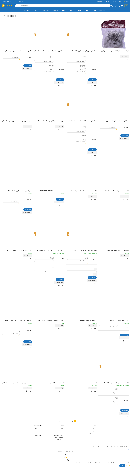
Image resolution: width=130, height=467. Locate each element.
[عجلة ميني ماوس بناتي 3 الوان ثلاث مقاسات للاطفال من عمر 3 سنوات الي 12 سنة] (115, 366)
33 (60, 421)
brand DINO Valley (59, 441)
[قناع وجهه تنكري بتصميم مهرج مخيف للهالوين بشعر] (16, 34)
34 (57, 421)
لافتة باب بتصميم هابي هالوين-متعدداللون (116, 191)
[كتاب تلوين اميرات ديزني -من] (48, 366)
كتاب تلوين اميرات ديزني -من (55, 383)
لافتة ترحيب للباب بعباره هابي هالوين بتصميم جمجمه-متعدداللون (115, 122)
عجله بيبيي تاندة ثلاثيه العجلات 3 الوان (85, 250)
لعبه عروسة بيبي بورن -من (88, 383)
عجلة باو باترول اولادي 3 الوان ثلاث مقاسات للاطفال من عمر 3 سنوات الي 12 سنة (83, 52)
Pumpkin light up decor (88, 320)
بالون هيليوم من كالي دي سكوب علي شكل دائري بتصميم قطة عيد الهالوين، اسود (16, 384)
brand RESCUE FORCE (58, 435)
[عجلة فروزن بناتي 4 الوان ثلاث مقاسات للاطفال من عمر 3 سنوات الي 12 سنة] (50, 34)
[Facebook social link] (22, 1)
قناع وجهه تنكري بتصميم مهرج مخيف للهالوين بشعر (17, 52)
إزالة (85, 73)
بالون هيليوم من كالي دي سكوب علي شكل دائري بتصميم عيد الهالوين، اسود (16, 122)
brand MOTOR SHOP (58, 437)
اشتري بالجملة (38, 435)
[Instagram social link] (21, 1)
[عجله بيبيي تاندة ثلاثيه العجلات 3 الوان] (83, 233)
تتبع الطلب (93, 428)
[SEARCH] (16, 5)
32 (62, 421)
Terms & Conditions (37, 433)
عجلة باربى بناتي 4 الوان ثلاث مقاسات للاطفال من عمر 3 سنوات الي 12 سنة (82, 122)
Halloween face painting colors (117, 250)
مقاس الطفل (28, 199)
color (94, 259)
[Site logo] (119, 5)
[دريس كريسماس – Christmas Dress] (48, 174)
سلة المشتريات (92, 433)
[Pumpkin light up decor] (81, 303)
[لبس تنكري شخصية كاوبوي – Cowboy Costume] (16, 174)
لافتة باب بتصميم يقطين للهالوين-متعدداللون (83, 191)
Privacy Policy (38, 428)
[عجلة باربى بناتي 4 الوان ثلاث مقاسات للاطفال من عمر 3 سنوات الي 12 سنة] (83, 104)
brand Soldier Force (59, 439)
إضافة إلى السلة (92, 79)
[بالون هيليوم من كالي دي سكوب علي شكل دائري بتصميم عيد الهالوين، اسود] (16, 104)
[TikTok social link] (17, 1)
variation (94, 69)
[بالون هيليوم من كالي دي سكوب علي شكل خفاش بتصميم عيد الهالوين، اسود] (16, 233)
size (95, 59)
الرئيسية (127, 16)
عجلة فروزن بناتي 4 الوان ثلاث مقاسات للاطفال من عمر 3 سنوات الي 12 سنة (49, 52)
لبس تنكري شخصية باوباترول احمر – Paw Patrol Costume (18, 321)
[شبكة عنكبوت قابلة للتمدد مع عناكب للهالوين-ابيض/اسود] (113, 34)
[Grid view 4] (11, 16)
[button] (124, 56)
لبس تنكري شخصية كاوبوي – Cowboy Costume (19, 192)
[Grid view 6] (8, 16)
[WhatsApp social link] (19, 1)
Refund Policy (38, 430)
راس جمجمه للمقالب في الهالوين (118, 320)
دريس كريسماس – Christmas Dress (51, 191)
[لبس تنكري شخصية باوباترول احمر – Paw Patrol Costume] (16, 303)
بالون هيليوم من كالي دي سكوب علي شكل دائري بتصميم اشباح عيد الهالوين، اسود (49, 122)
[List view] (15, 16)
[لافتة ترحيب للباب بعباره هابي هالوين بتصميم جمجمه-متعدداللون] (113, 104)
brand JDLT (60, 428)
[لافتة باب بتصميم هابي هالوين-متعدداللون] (113, 174)
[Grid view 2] (13, 16)
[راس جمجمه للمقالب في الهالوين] (113, 303)
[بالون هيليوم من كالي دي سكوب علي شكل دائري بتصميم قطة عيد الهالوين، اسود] (16, 366)
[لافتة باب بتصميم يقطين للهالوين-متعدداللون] (81, 174)
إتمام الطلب (93, 430)
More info (127, 465)
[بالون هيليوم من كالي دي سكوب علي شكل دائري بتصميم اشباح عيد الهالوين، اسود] (48, 104)
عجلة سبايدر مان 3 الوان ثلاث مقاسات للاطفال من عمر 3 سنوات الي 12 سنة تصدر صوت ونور (49, 251)
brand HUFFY (60, 430)
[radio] (76, 56)
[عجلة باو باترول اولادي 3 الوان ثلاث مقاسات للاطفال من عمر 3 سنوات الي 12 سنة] (83, 34)
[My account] (3, 5)
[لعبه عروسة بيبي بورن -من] (81, 366)
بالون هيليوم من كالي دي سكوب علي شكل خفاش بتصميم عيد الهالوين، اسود (18, 251)
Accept (122, 465)
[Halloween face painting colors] (113, 233)
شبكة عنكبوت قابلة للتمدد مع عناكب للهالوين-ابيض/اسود (114, 52)
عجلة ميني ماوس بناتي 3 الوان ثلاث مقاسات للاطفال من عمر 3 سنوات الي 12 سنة (115, 384)
